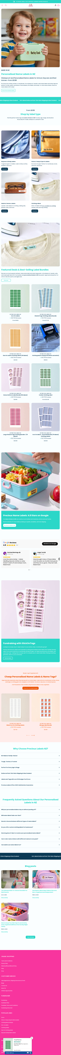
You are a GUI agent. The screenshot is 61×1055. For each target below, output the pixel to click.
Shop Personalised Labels (8, 90)
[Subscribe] (29, 1046)
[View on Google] (4, 553)
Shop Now (4, 169)
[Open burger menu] (2, 5)
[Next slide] (33, 735)
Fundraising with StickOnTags (19, 643)
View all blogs (30, 937)
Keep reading (4, 897)
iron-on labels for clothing (49, 206)
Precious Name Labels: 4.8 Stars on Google (25, 515)
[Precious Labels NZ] (31, 5)
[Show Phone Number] (31, 1053)
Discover (6, 280)
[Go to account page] (55, 5)
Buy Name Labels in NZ (9, 525)
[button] (58, 5)
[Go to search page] (6, 5)
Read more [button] (6, 565)
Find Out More (8, 658)
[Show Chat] (28, 1053)
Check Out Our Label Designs (30, 688)
